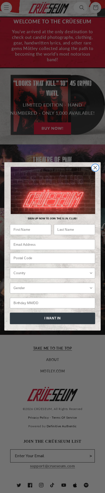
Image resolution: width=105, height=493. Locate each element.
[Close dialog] (95, 167)
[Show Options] (91, 273)
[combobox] (51, 273)
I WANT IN (52, 318)
